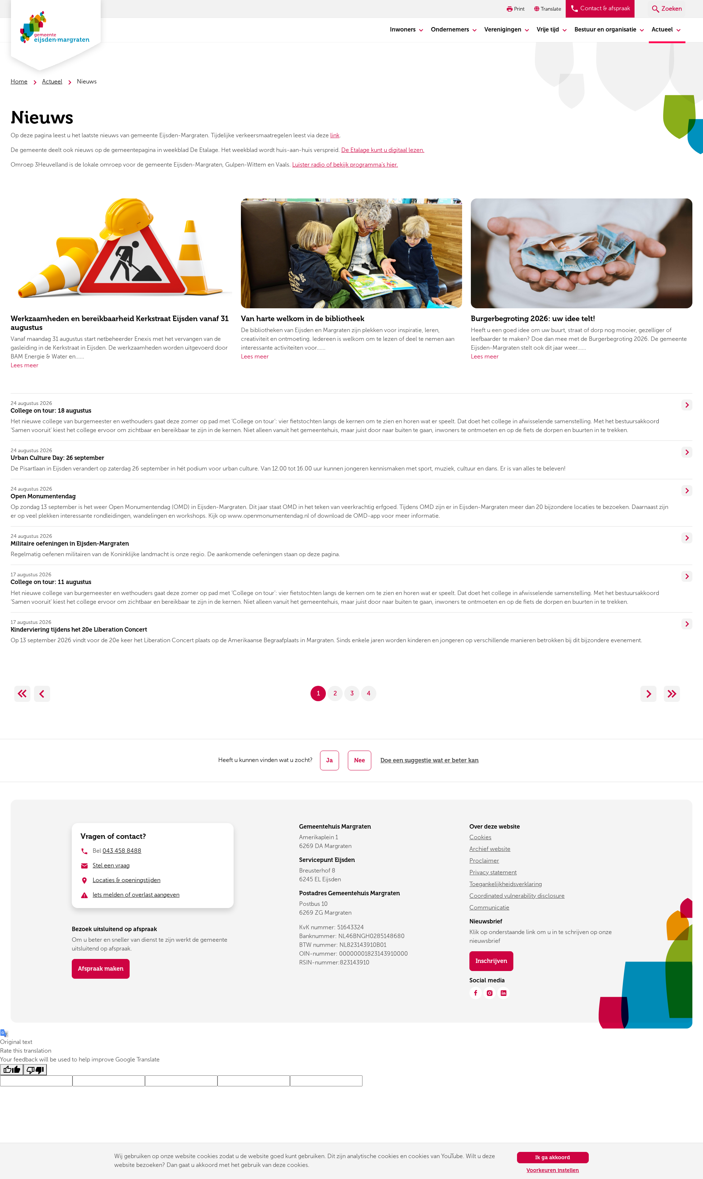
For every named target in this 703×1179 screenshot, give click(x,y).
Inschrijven (494, 960)
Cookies (480, 837)
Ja (329, 760)
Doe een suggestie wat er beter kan (429, 760)
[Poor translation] (35, 1069)
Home (19, 81)
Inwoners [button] (403, 29)
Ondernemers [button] (450, 29)
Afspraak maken (100, 968)
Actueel (52, 81)
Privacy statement (493, 872)
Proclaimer (484, 860)
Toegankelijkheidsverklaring (505, 884)
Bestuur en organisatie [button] (606, 29)
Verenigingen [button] (503, 29)
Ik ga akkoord (552, 1157)
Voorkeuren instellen (553, 1170)
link (334, 135)
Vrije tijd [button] (549, 29)
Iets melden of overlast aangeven (136, 894)
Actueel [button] (663, 29)
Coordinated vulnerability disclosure (517, 895)
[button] (548, 9)
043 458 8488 (122, 850)
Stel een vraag (111, 865)
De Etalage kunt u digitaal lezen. (382, 149)
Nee (359, 760)
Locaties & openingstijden (126, 880)
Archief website (489, 848)
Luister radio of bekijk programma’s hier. (345, 164)
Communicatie (489, 907)
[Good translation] (11, 1069)
